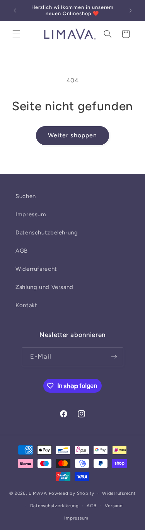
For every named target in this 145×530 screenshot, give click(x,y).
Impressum (30, 214)
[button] (16, 34)
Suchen (25, 196)
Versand (114, 505)
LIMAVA (38, 493)
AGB (21, 250)
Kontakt (26, 305)
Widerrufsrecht (36, 268)
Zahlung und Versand (44, 287)
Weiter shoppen (72, 135)
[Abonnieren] (114, 356)
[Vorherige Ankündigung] (14, 10)
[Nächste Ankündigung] (130, 10)
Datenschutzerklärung (54, 505)
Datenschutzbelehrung (46, 232)
